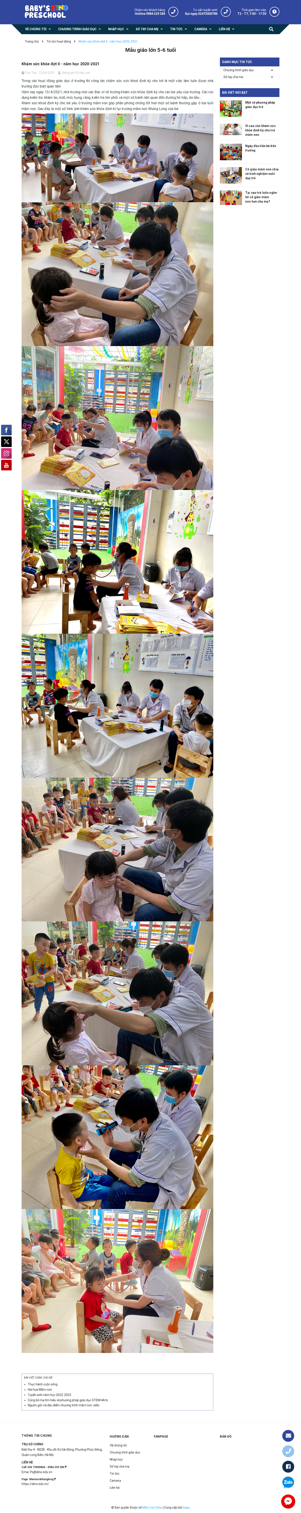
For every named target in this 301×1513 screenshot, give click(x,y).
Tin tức (114, 1473)
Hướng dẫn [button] (119, 1436)
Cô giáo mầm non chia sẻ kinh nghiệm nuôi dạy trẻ (262, 174)
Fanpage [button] (161, 1436)
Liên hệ (114, 1487)
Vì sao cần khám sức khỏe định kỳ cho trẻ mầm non (260, 130)
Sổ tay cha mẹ (233, 77)
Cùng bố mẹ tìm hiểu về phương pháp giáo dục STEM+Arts (68, 1400)
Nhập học (116, 1459)
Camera (115, 1480)
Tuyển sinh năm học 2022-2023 (49, 1395)
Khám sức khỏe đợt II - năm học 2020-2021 (61, 63)
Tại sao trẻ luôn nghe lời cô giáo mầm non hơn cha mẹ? (261, 197)
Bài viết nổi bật (235, 92)
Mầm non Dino (152, 1507)
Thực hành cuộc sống (43, 1384)
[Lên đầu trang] (288, 1421)
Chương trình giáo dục (238, 70)
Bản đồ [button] (226, 1436)
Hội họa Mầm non (40, 1389)
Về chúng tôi (118, 1445)
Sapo (186, 1507)
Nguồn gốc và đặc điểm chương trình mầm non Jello (63, 1405)
